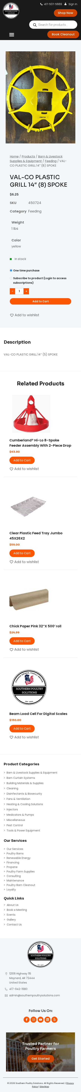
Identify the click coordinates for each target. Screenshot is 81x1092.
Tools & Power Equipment (23, 830)
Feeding (51, 161)
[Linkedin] (47, 1020)
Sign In (73, 4)
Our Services (15, 849)
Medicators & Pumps (20, 815)
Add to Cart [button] (22, 460)
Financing (13, 862)
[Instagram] (34, 1020)
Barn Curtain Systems (21, 778)
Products (28, 156)
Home (14, 156)
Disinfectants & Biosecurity (24, 794)
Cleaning (12, 788)
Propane (12, 867)
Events (11, 915)
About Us (12, 905)
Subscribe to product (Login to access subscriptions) (39, 280)
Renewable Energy (19, 858)
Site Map (44, 1086)
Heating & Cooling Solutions (25, 804)
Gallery (11, 919)
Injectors (12, 809)
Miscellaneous (16, 820)
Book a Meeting (17, 910)
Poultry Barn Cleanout (21, 885)
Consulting (14, 876)
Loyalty (11, 889)
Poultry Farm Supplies (21, 871)
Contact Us (14, 924)
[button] (12, 35)
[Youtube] (40, 1020)
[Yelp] (54, 1020)
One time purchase (26, 270)
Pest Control (15, 825)
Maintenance (15, 880)
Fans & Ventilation (18, 799)
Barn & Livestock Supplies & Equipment (36, 158)
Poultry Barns (15, 853)
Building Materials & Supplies (25, 783)
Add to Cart (40, 301)
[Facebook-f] (27, 1020)
